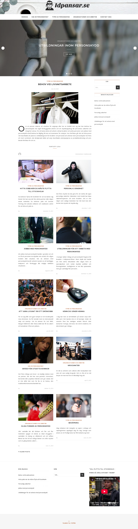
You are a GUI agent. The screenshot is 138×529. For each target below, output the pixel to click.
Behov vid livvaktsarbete (55, 84)
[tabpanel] (69, 48)
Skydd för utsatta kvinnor (35, 369)
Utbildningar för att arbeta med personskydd (32, 492)
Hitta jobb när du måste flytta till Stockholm (32, 479)
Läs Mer (69, 54)
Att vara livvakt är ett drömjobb (36, 311)
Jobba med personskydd (36, 249)
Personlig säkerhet (74, 188)
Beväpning (74, 423)
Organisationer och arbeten (85, 17)
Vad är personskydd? (40, 17)
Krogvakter (74, 365)
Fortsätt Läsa (54, 146)
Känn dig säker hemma (74, 311)
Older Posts (24, 451)
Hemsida (24, 17)
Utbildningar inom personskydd (69, 45)
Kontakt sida (106, 17)
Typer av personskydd (61, 17)
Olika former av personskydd (35, 426)
